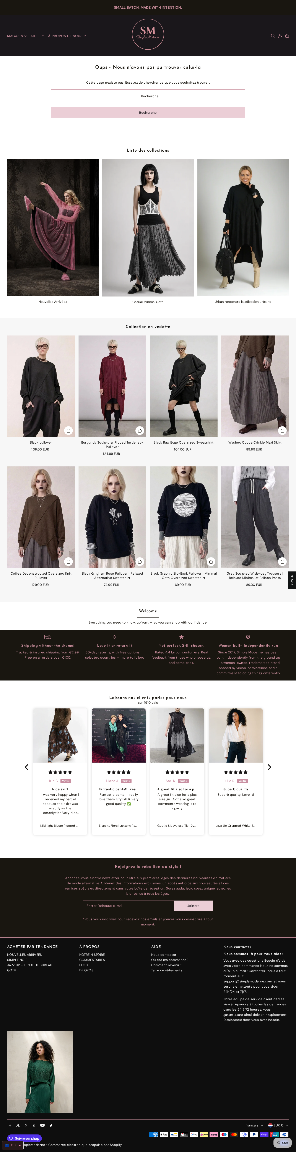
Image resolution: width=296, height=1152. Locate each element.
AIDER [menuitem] (36, 36)
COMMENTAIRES (92, 960)
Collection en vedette (148, 327)
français (252, 1125)
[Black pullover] (41, 386)
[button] (28, 767)
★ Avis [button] (292, 580)
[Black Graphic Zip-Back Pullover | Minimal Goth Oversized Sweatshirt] (184, 517)
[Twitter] (18, 1125)
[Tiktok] (51, 1125)
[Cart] (287, 36)
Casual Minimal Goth (148, 302)
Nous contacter (163, 955)
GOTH (11, 970)
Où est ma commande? (169, 960)
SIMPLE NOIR (17, 960)
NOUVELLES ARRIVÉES (24, 955)
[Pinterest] (26, 1125)
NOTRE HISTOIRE (92, 955)
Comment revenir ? (166, 965)
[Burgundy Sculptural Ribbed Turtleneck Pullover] (112, 386)
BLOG (83, 965)
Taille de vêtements (166, 970)
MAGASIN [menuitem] (15, 36)
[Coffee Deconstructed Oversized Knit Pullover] (41, 517)
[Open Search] (273, 36)
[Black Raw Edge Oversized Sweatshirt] (184, 386)
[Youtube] (42, 1125)
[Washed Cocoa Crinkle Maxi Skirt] (255, 386)
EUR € (278, 1125)
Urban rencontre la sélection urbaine (243, 302)
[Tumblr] (34, 1125)
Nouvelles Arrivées (53, 302)
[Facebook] (10, 1125)
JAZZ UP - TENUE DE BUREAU (29, 965)
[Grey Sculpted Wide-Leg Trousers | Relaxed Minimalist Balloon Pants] (255, 517)
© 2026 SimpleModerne (26, 1145)
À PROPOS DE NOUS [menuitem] (65, 36)
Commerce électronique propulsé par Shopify (85, 1145)
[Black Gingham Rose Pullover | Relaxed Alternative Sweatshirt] (112, 517)
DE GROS (86, 970)
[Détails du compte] (280, 36)
